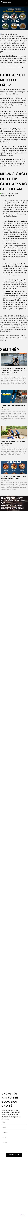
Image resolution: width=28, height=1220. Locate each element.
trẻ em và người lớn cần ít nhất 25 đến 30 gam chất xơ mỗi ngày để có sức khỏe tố (13, 65)
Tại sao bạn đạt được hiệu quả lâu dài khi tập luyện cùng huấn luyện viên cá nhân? (14, 371)
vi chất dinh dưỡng (9, 52)
